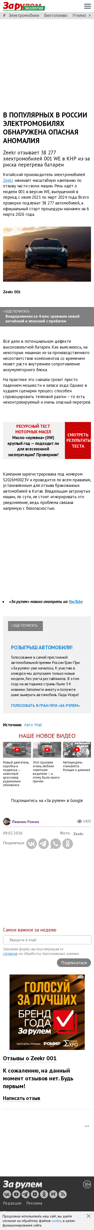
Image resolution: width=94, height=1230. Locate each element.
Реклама (34, 1203)
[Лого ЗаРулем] (22, 1184)
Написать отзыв (21, 1098)
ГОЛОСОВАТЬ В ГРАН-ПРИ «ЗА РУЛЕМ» (45, 705)
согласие (10, 953)
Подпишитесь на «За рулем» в (47, 800)
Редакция (12, 1203)
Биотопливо (55, 15)
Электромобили (24, 15)
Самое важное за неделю (29, 930)
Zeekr (8, 180)
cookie (56, 1220)
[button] (88, 1216)
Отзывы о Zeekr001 (30, 1058)
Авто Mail (33, 725)
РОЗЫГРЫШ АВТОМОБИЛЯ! (41, 647)
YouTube (75, 601)
